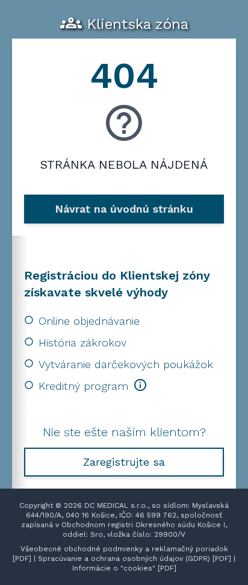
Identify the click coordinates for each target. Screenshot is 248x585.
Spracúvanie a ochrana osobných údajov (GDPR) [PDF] (134, 558)
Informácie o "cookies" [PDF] (124, 568)
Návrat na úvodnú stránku (124, 208)
